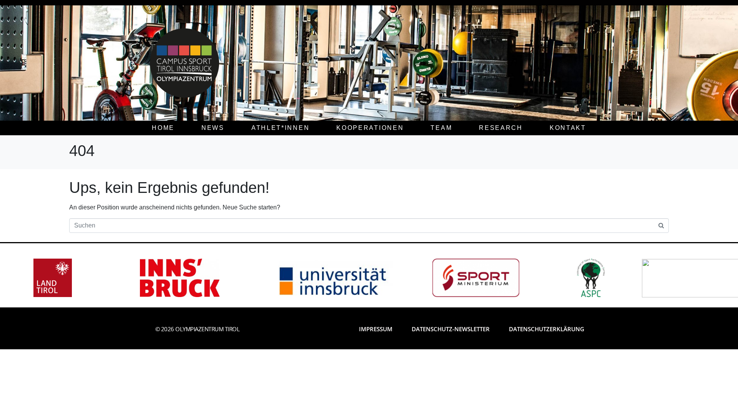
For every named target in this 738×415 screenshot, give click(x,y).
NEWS (212, 127)
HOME (163, 127)
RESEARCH (501, 127)
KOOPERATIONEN (370, 127)
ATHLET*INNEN (280, 127)
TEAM (441, 127)
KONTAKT (568, 127)
